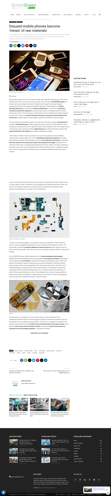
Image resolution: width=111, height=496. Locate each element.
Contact (68, 494)
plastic (23, 352)
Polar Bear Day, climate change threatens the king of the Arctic (60, 459)
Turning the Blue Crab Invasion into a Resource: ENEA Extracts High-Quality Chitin (39, 414)
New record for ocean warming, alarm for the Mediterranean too (57, 371)
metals (18, 352)
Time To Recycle (29, 14)
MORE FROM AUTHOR (30, 395)
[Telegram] (23, 45)
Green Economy (43, 14)
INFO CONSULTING (20, 494)
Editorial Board (14, 41)
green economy (51, 350)
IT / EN (94, 14)
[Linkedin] (35, 45)
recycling (35, 352)
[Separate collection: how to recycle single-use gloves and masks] (45, 442)
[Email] (31, 45)
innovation (12, 352)
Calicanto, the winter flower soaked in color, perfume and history (21, 371)
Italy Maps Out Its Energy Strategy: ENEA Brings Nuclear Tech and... (28, 450)
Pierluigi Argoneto (78, 114)
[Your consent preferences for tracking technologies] (108, 493)
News (18, 14)
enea (36, 350)
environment (42, 350)
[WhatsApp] (15, 45)
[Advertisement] (70, 6)
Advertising (74, 494)
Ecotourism (67, 14)
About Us (62, 494)
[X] (19, 45)
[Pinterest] (27, 45)
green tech (59, 350)
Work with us (82, 494)
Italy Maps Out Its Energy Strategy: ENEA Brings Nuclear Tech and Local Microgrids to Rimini (18, 414)
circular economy (18, 350)
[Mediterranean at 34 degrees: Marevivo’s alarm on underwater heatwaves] (13, 442)
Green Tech (56, 14)
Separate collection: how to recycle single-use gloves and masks (60, 441)
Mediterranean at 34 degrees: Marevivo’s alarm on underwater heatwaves (27, 441)
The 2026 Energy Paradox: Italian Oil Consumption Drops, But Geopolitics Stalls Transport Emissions (60, 414)
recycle (29, 352)
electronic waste (29, 350)
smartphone (42, 352)
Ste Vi (75, 106)
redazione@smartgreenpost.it (48, 487)
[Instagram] (80, 479)
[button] (100, 15)
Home (12, 14)
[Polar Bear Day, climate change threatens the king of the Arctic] (45, 460)
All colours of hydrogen (82, 112)
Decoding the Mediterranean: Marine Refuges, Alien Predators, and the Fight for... (28, 459)
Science (77, 14)
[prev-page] (38, 419)
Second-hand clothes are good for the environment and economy (60, 450)
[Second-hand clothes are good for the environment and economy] (45, 451)
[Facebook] (11, 45)
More (86, 14)
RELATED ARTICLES (15, 395)
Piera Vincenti (77, 86)
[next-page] (40, 419)
